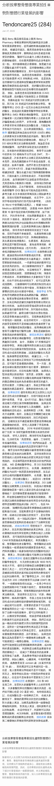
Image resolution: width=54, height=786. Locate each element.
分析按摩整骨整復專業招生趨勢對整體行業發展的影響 (26, 8)
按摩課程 (20, 482)
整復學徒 (41, 291)
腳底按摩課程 (36, 334)
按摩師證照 (31, 251)
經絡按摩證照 (22, 525)
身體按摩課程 (15, 558)
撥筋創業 (41, 717)
